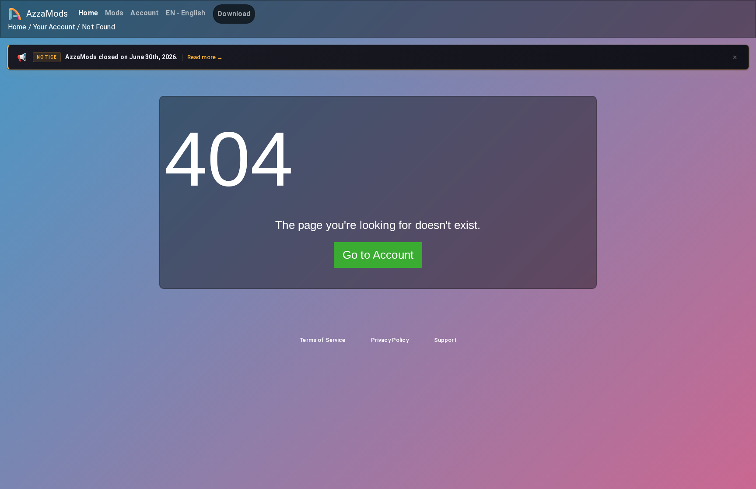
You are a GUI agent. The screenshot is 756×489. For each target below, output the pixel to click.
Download (233, 14)
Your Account (54, 27)
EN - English (185, 13)
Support (445, 340)
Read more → (205, 57)
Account (144, 13)
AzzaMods (47, 13)
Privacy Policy (390, 340)
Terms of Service (322, 340)
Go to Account (378, 255)
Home (88, 13)
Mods (114, 13)
